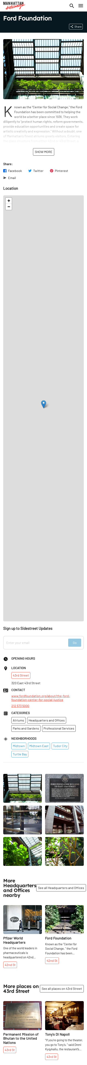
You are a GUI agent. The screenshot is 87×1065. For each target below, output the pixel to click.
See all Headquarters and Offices (61, 888)
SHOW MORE (43, 152)
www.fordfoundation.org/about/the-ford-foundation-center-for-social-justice (40, 697)
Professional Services (59, 728)
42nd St (10, 965)
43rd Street (21, 675)
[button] (43, 404)
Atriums (18, 720)
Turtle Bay (20, 754)
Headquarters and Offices (47, 720)
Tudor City (60, 746)
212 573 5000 (20, 706)
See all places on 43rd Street (62, 988)
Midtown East (39, 746)
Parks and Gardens (26, 728)
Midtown (19, 746)
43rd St (10, 1050)
